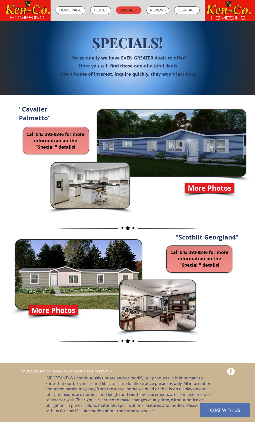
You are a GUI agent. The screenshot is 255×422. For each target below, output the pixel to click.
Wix (109, 371)
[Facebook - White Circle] (231, 371)
